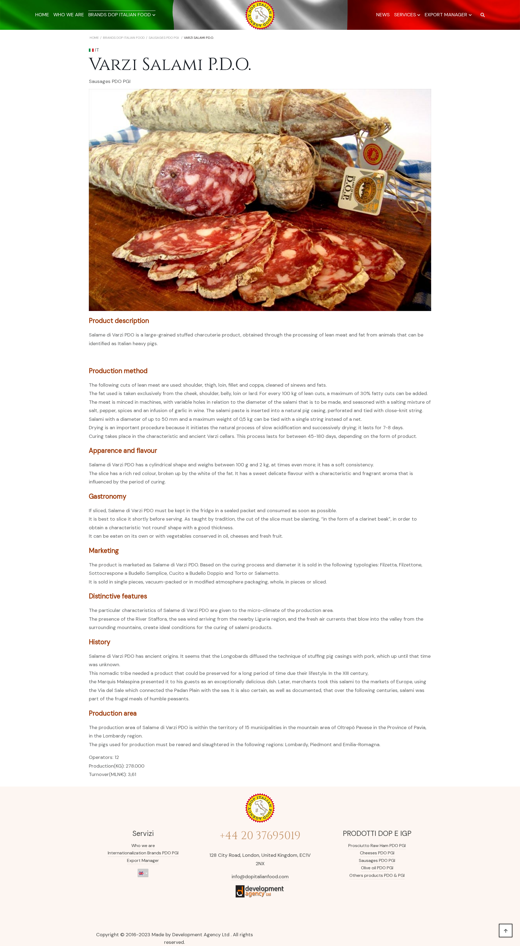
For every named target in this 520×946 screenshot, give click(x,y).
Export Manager (446, 14)
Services (405, 14)
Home (42, 14)
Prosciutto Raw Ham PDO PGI (377, 845)
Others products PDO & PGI (377, 875)
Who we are (68, 14)
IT (96, 50)
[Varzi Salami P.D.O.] (260, 200)
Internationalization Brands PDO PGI (143, 853)
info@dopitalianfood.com (260, 876)
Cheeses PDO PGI (377, 853)
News (383, 14)
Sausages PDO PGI (110, 81)
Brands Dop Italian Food (119, 14)
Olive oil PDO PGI (377, 868)
